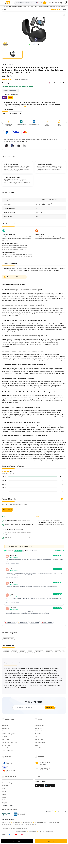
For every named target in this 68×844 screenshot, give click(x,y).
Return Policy (39, 734)
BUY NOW (51, 841)
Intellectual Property (8, 734)
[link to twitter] (38, 44)
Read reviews (59, 550)
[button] (51, 3)
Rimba (4, 800)
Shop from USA (6, 822)
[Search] (44, 2)
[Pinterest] (22, 835)
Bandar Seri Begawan (8, 783)
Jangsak (4, 803)
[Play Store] (50, 786)
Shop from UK (16, 822)
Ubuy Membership (7, 751)
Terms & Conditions (20, 831)
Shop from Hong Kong (41, 822)
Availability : (6, 83)
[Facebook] (10, 835)
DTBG (30, 651)
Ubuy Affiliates (39, 748)
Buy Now (24, 141)
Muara (4, 797)
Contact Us (5, 728)
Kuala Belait (5, 786)
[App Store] (40, 786)
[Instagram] (12, 835)
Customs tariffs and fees (9, 742)
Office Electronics (24, 6)
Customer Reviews (40, 731)
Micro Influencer (7, 748)
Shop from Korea (54, 822)
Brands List (38, 728)
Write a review (7, 510)
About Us (5, 725)
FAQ (36, 736)
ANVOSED (6, 651)
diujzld (57, 651)
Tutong (4, 791)
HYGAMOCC (38, 651)
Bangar (4, 794)
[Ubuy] (7, 2)
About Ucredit (39, 739)
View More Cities (7, 805)
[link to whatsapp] (29, 44)
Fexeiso (22, 651)
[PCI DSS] (6, 814)
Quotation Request (8, 731)
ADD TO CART (17, 841)
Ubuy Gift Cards (40, 742)
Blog (36, 745)
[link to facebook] (34, 44)
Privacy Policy (32, 831)
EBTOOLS (48, 651)
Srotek (15, 651)
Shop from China (6, 824)
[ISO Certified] (18, 814)
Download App (39, 725)
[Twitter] (19, 835)
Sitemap (4, 736)
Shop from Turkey (19, 824)
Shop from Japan (27, 822)
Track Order (5, 739)
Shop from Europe (31, 824)
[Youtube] (16, 835)
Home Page (5, 6)
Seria (3, 788)
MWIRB (4, 9)
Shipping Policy (6, 745)
